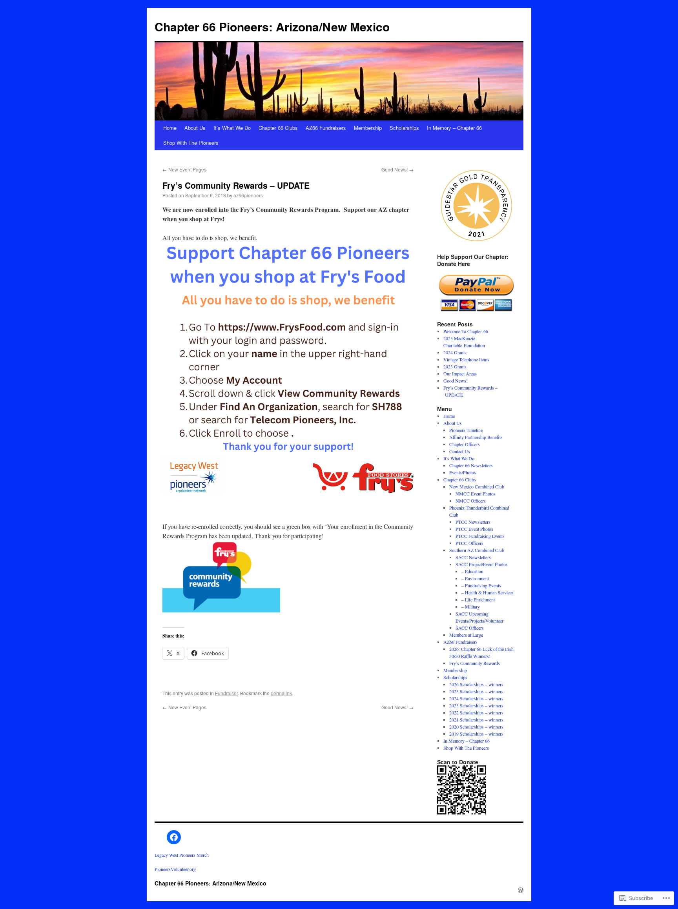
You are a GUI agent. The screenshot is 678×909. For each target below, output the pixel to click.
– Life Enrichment (478, 599)
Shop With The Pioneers (191, 142)
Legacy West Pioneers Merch (182, 855)
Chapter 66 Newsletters (471, 465)
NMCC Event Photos (476, 493)
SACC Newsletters (473, 557)
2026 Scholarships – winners (476, 684)
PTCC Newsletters (473, 522)
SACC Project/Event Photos (482, 564)
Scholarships (404, 127)
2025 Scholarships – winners (476, 691)
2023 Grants (455, 366)
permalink (281, 693)
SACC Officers (470, 628)
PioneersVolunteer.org (175, 869)
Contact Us (459, 451)
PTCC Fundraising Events (480, 536)
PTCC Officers (469, 543)
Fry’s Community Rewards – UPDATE (236, 185)
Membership (368, 127)
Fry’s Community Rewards (474, 663)
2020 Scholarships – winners (476, 726)
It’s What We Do (232, 127)
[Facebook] (174, 837)
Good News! (397, 169)
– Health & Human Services (487, 592)
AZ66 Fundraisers (326, 127)
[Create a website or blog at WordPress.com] (520, 890)
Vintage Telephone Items (466, 359)
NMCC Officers (471, 500)
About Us (195, 127)
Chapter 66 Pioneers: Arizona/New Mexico (272, 26)
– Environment (475, 578)
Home (170, 127)
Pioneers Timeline (466, 430)
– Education (472, 571)
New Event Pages (184, 169)
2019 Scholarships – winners (476, 733)
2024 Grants (455, 352)
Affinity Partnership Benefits (476, 437)
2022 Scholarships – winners (476, 712)
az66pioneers (248, 195)
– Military (470, 606)
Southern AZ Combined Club (476, 550)
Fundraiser (226, 693)
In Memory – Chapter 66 (454, 127)
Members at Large (466, 635)
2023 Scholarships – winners (476, 705)
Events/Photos (462, 472)
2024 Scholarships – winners (476, 698)
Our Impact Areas (460, 373)
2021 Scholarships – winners (476, 719)
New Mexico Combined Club (476, 486)
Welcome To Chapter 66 (465, 331)
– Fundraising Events (481, 585)
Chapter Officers (464, 444)
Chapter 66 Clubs (278, 127)
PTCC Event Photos (474, 529)
